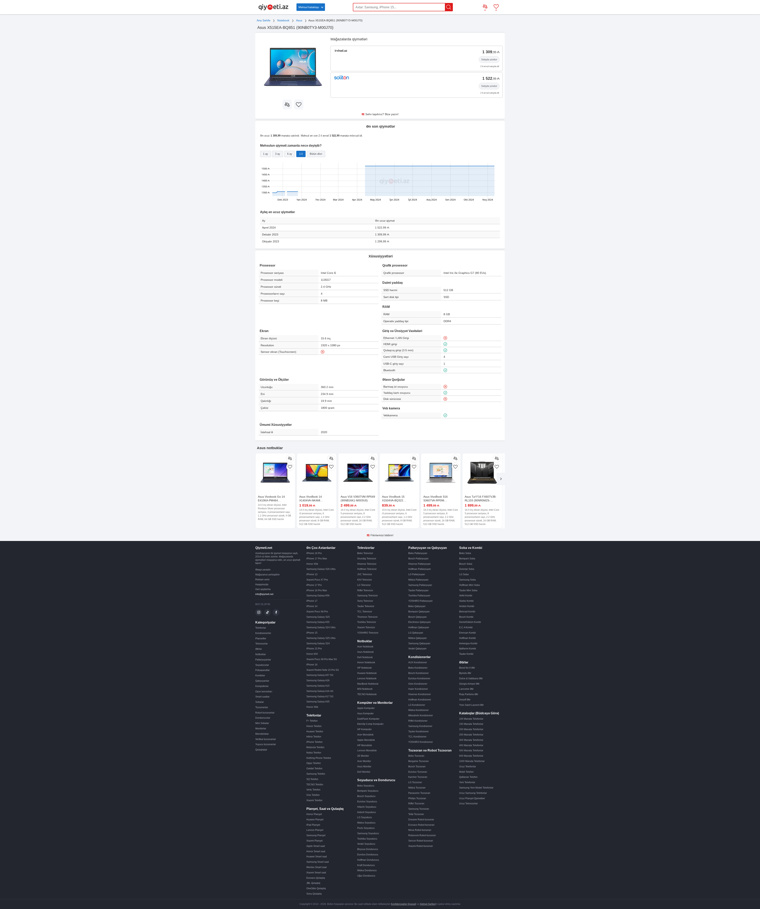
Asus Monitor (364, 766)
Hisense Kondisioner (419, 694)
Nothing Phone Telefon (318, 758)
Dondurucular (262, 717)
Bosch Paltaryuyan (418, 558)
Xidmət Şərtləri (428, 904)
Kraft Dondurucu (366, 865)
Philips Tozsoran (417, 798)
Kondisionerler (263, 633)
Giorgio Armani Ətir (469, 683)
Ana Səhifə (263, 20)
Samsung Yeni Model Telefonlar (476, 787)
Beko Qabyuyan (417, 606)
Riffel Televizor (365, 590)
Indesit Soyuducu (366, 812)
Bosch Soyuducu (366, 796)
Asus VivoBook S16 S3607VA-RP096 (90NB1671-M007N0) (436, 500)
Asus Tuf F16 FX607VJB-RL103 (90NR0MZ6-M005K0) (480, 500)
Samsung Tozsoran (418, 808)
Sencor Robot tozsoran (420, 840)
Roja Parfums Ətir (468, 694)
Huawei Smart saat (316, 856)
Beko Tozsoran (416, 755)
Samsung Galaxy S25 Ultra (320, 638)
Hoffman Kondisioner (419, 699)
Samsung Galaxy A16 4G (319, 691)
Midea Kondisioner (418, 710)
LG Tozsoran (415, 782)
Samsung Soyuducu (368, 833)
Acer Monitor (364, 761)
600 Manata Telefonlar (471, 755)
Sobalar (259, 702)
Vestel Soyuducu (366, 844)
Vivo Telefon (313, 795)
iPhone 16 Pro (314, 553)
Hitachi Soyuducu (366, 807)
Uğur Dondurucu (366, 875)
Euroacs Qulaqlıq (315, 878)
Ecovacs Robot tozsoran (421, 825)
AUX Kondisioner (417, 662)
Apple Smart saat (315, 846)
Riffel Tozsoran (416, 803)
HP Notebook (364, 667)
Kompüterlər (262, 686)
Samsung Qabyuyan (419, 643)
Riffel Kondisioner (418, 720)
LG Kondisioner (416, 705)
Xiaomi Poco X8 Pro (317, 611)
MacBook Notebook (367, 683)
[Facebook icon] (276, 612)
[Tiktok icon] (267, 612)
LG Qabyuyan (415, 632)
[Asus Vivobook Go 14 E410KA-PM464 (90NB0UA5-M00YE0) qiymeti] (275, 473)
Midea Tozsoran (417, 787)
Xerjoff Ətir (464, 699)
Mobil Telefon (466, 771)
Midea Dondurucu (367, 870)
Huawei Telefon (314, 731)
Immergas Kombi (468, 643)
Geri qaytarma (263, 589)
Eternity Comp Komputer (370, 724)
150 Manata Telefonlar (471, 724)
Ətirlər (258, 649)
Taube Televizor (365, 606)
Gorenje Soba (466, 569)
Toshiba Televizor (366, 622)
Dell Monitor (363, 771)
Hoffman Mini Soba (469, 585)
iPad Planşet (313, 825)
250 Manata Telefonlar (471, 734)
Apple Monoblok (366, 740)
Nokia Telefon (313, 752)
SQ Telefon (312, 779)
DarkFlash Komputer (368, 718)
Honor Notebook (366, 662)
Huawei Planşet (314, 819)
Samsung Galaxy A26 (318, 680)
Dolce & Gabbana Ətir (471, 678)
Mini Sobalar (262, 723)
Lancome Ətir (466, 689)
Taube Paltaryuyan (418, 590)
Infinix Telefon (313, 736)
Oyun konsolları (263, 691)
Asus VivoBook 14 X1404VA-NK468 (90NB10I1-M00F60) (312, 500)
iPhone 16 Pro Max (316, 590)
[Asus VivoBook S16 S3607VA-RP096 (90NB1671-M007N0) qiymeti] (441, 473)
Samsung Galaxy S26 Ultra (320, 569)
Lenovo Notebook (366, 678)
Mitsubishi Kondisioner (420, 715)
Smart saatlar (262, 696)
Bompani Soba (467, 558)
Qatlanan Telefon (468, 777)
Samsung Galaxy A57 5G (319, 675)
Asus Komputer (365, 713)
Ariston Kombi (466, 606)
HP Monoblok (364, 745)
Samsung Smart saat (317, 862)
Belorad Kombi (467, 611)
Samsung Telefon (315, 773)
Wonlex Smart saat (316, 867)
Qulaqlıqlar (261, 749)
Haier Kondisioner (418, 689)
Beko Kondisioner (418, 667)
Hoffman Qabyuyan (418, 627)
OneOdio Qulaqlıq (316, 888)
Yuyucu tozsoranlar (265, 744)
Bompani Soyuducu (367, 790)
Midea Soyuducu (366, 822)
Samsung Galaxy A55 (318, 622)
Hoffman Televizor (367, 569)
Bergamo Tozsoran (418, 761)
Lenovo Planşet (314, 830)
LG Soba (464, 574)
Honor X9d (312, 564)
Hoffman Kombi (467, 638)
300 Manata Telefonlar (471, 740)
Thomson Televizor (367, 617)
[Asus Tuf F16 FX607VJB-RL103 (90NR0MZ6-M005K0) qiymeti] (482, 473)
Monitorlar (260, 728)
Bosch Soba (465, 564)
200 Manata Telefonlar (471, 729)
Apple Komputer (366, 708)
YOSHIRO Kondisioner (420, 742)
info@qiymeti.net (264, 594)
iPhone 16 (311, 664)
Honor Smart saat (315, 851)
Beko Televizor (365, 553)
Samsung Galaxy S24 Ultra (320, 627)
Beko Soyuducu (365, 785)
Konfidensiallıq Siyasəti (403, 904)
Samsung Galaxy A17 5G (319, 696)
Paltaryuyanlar (263, 659)
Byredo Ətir (465, 673)
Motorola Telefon (315, 747)
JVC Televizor (364, 574)
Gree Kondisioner (417, 683)
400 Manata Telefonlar (471, 745)
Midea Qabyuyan (417, 638)
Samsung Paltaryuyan (420, 585)
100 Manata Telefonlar (471, 718)
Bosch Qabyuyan (417, 617)
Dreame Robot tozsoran (421, 819)
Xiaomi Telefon (314, 800)
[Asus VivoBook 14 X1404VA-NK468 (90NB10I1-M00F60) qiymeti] (317, 473)
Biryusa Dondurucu (367, 849)
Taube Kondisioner (418, 731)
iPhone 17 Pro (314, 585)
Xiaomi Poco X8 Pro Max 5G (321, 659)
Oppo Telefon (313, 763)
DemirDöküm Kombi (470, 622)
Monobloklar (262, 734)
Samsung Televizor (367, 595)
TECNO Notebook (367, 694)
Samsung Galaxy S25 (318, 617)
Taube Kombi (466, 654)
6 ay (289, 153)
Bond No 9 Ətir (467, 667)
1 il (301, 153)
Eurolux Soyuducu (367, 801)
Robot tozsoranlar (265, 712)
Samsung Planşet (315, 835)
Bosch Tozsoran (417, 766)
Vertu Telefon (313, 789)
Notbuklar (260, 654)
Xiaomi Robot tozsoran (420, 846)
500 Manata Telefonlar (471, 750)
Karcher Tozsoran (417, 777)
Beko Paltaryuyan (417, 553)
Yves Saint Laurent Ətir (471, 705)
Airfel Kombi (465, 595)
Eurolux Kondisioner (419, 678)
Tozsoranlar (261, 707)
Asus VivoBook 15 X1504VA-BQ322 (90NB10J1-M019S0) (395, 500)
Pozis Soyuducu (366, 828)
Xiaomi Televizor (366, 627)
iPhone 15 (311, 632)
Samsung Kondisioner (420, 726)
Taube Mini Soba (468, 590)
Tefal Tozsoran (416, 814)
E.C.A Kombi (466, 627)
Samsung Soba (467, 579)
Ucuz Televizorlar (468, 803)
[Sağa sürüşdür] (501, 479)
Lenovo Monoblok (367, 750)
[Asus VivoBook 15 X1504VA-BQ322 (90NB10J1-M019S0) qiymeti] (399, 473)
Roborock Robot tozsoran (422, 835)
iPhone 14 (311, 606)
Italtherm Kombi (467, 648)
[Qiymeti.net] (273, 9)
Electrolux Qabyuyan (419, 622)
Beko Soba (465, 553)
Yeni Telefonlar (467, 782)
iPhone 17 (311, 601)
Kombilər (260, 675)
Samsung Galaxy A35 (318, 701)
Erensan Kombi (467, 632)
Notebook (283, 20)
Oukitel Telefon (314, 768)
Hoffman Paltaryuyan (419, 569)
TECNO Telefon (314, 784)
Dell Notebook (365, 657)
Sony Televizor (365, 601)
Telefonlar (260, 627)
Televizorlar (261, 643)
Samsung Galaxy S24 (318, 643)
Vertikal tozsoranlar (265, 739)
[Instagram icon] (258, 612)
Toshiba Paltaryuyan (419, 595)
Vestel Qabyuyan (417, 648)
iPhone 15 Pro (314, 648)
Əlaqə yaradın (263, 569)
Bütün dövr (316, 153)
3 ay (277, 153)
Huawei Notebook (367, 673)
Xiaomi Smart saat (316, 872)
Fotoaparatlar (262, 670)
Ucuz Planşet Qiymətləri (472, 798)
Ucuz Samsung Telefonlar (473, 793)
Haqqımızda (261, 584)
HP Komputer (364, 729)
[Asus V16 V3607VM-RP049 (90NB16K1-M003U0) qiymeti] (358, 473)
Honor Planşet (314, 814)
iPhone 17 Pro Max (316, 558)
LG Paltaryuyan (416, 574)
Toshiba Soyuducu (367, 838)
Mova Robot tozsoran (419, 830)
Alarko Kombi (466, 601)
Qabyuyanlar (262, 680)
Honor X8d (312, 707)
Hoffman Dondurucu (368, 860)
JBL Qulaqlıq (313, 883)
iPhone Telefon (314, 742)
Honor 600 (312, 654)
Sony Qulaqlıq (314, 893)
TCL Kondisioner (417, 736)
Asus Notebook (365, 652)
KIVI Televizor (364, 579)
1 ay (265, 153)
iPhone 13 (311, 574)
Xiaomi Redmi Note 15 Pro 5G (322, 670)
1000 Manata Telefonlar (472, 761)
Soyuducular (262, 665)
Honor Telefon (314, 726)
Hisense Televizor (366, 564)
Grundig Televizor (366, 558)
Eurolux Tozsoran (417, 771)
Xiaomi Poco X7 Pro (317, 579)
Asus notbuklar (270, 448)
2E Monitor (363, 755)
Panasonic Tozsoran (419, 793)
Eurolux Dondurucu (367, 854)
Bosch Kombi (466, 617)
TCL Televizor (364, 611)
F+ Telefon (312, 720)
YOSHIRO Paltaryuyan (420, 601)
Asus (299, 20)
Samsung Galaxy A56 (318, 595)
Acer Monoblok (365, 734)
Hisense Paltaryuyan (419, 564)
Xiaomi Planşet (314, 840)
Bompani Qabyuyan (419, 611)
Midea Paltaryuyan (418, 579)
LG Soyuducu (364, 817)
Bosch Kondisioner (418, 673)
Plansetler (260, 638)
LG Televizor (364, 585)
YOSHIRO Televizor (367, 632)
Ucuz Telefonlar (467, 766)
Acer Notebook (365, 646)
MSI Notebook (364, 689)
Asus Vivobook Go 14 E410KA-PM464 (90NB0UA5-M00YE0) (271, 500)
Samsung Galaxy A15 (318, 685)
